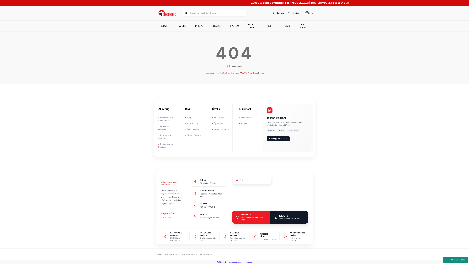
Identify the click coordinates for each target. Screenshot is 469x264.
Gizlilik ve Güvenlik (163, 128)
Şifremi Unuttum (221, 129)
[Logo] (167, 13)
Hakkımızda (246, 117)
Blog (189, 117)
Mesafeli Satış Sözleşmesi (165, 119)
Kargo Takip (192, 123)
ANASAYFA (244, 73)
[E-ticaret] (234, 262)
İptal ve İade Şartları (164, 136)
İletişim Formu (193, 129)
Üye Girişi (218, 123)
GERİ (225, 73)
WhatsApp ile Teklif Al (278, 139)
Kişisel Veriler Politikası (165, 145)
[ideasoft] (222, 262)
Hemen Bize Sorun (457, 260)
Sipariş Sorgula (194, 135)
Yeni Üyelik (219, 117)
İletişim (244, 123)
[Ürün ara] (186, 13)
